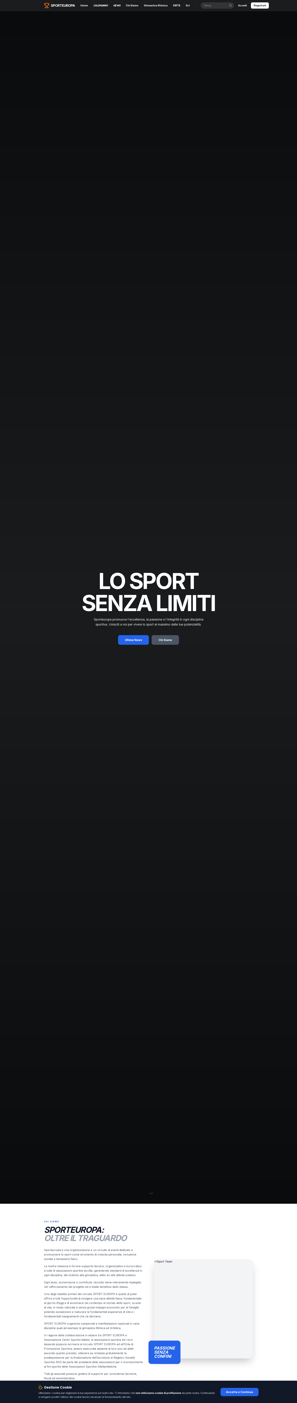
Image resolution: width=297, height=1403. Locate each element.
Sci (188, 5)
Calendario (100, 5)
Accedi (242, 5)
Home (84, 5)
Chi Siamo (132, 5)
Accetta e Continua (239, 1392)
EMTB (176, 5)
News (116, 5)
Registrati (260, 5)
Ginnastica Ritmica (156, 5)
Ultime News (133, 640)
